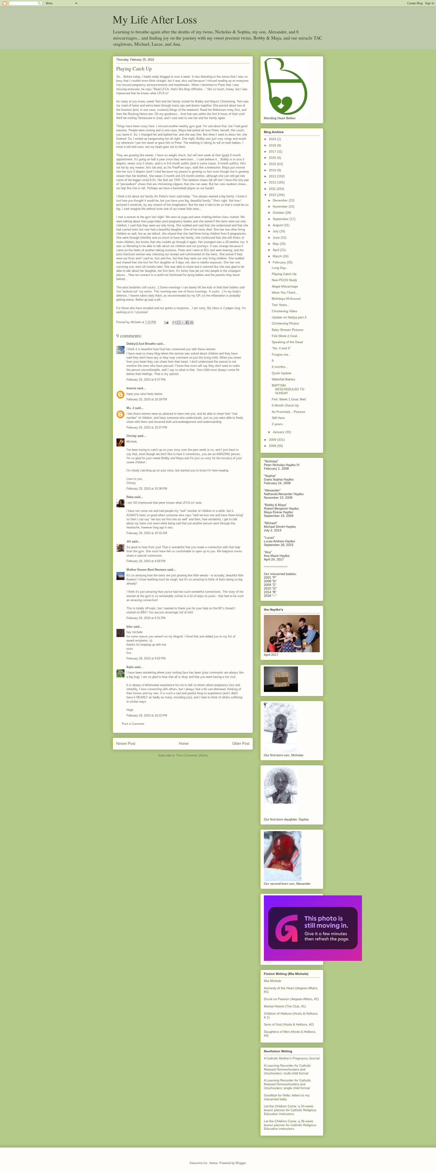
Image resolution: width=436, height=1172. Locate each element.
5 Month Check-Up (285, 405)
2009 (273, 439)
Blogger (240, 1163)
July (276, 231)
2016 (273, 157)
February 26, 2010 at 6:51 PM (146, 618)
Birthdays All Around (286, 298)
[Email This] (174, 322)
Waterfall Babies (283, 379)
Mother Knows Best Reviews (146, 569)
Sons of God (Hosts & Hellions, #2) (289, 1024)
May (276, 243)
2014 (273, 170)
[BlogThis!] (178, 322)
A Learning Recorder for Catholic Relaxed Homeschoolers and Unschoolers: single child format (287, 1084)
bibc (129, 626)
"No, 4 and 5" (281, 348)
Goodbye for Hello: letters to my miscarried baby (287, 1097)
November (281, 206)
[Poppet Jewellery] (313, 959)
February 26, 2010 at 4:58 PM (146, 561)
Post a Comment (133, 724)
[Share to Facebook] (187, 322)
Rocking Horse (137, 114)
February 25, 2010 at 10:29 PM (146, 399)
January (279, 432)
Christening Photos (285, 323)
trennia (131, 388)
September (281, 219)
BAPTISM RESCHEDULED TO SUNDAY (288, 389)
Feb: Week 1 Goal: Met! (289, 399)
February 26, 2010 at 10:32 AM (146, 533)
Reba (130, 497)
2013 (273, 176)
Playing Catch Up (284, 274)
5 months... (280, 367)
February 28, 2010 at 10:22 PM (146, 715)
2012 (273, 182)
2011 (273, 189)
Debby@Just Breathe (141, 343)
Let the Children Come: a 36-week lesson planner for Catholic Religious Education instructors (290, 1125)
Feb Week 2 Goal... (286, 336)
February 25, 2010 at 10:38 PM (146, 488)
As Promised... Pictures (288, 412)
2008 (273, 446)
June (277, 237)
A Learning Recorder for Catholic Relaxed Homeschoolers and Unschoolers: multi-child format (287, 1069)
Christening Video (284, 311)
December (281, 200)
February (280, 262)
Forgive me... (281, 354)
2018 (273, 145)
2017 (273, 151)
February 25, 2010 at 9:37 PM (146, 379)
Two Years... (281, 305)
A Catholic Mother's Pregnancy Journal (292, 1058)
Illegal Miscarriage (285, 286)
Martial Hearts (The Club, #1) (285, 1006)
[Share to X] (183, 322)
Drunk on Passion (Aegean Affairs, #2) (291, 999)
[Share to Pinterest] (191, 322)
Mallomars (220, 110)
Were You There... (285, 292)
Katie (130, 667)
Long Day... (280, 268)
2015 (273, 164)
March (278, 256)
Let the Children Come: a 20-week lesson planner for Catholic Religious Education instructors (290, 1110)
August (278, 225)
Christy (131, 436)
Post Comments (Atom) (192, 755)
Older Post (240, 744)
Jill (128, 541)
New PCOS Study (284, 280)
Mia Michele (272, 981)
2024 (273, 139)
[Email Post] (166, 322)
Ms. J (130, 408)
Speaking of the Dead (287, 342)
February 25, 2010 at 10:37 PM (146, 427)
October (279, 212)
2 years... (278, 424)
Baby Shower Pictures (287, 330)
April (276, 250)
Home (184, 744)
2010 (273, 195)
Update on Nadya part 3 (289, 317)
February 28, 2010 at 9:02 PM (146, 658)
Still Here (278, 418)
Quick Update (281, 373)
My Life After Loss (155, 19)
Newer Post (125, 744)
